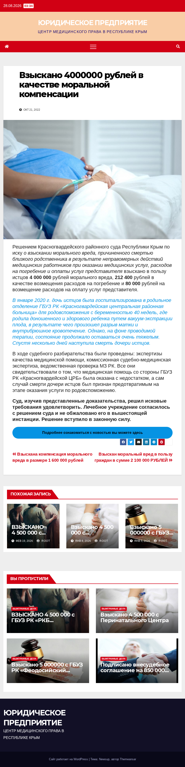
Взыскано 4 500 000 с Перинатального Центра (134, 617)
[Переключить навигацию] (93, 46)
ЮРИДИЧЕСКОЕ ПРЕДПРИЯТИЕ (92, 23)
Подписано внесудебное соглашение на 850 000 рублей (134, 670)
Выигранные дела (24, 608)
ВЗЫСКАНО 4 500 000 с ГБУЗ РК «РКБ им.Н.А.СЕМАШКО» (42, 620)
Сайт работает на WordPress (69, 759)
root (45, 540)
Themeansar (128, 759)
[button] (178, 46)
